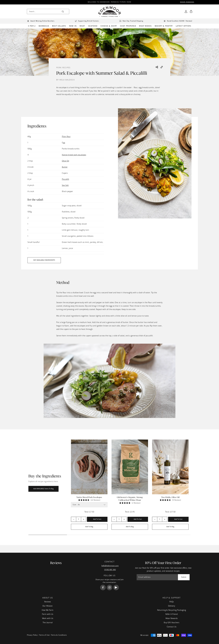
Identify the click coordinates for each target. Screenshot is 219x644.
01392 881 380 (110, 570)
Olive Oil (65, 161)
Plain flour (66, 137)
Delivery (171, 606)
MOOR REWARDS (187, 2)
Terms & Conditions (59, 635)
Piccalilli (65, 179)
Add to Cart (97, 519)
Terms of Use (44, 635)
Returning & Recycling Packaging (171, 610)
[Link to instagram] (109, 587)
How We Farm (47, 610)
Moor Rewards (172, 618)
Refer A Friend (171, 614)
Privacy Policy (32, 635)
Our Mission (47, 606)
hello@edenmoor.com (110, 566)
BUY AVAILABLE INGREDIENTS (44, 260)
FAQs (171, 602)
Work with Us (47, 618)
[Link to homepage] (109, 11)
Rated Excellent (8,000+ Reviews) (179, 21)
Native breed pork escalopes (74, 155)
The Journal (48, 623)
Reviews (47, 602)
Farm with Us (47, 614)
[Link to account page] (186, 11)
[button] (191, 11)
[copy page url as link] (162, 67)
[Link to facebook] (103, 587)
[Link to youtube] (116, 587)
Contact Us (171, 627)
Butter (65, 167)
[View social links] (157, 67)
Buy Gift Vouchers (171, 623)
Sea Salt (65, 185)
